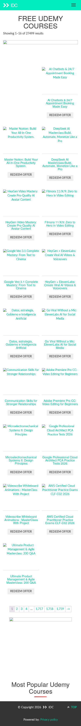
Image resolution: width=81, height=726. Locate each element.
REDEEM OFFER (60, 115)
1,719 (60, 609)
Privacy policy (49, 719)
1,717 (39, 609)
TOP (73, 707)
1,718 (49, 609)
